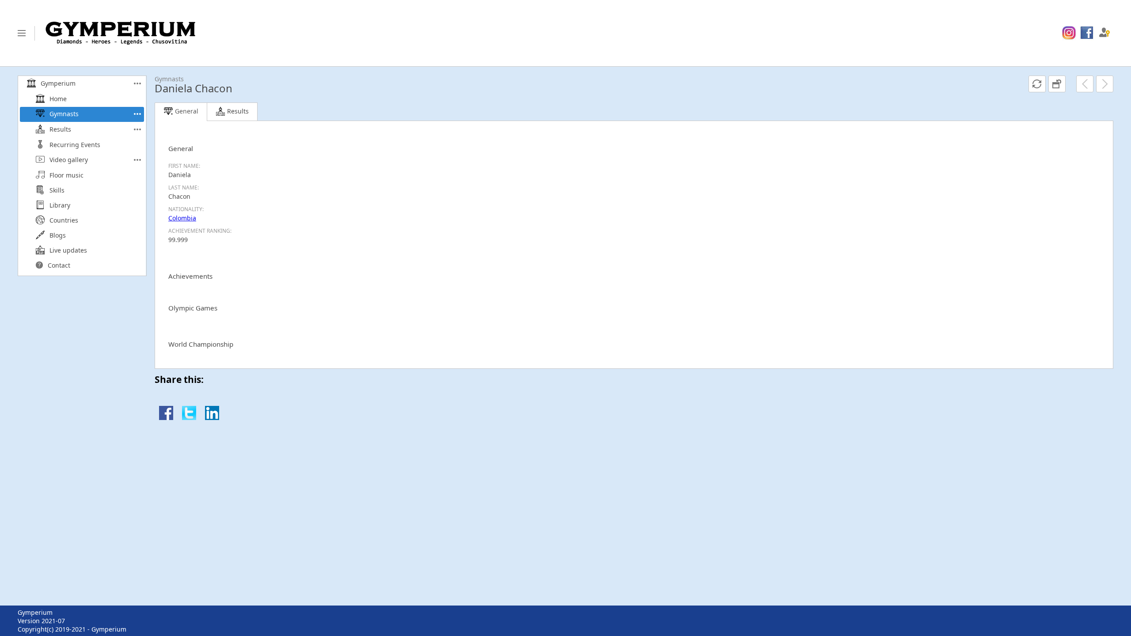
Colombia (182, 218)
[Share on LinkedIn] (212, 417)
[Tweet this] (189, 417)
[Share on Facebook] (166, 417)
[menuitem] (1069, 33)
